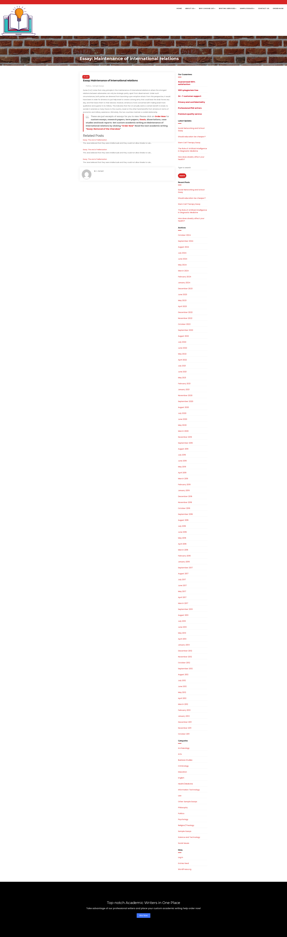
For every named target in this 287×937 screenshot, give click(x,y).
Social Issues (183, 843)
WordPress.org (184, 869)
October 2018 (184, 508)
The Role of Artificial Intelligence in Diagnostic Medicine (192, 149)
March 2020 (183, 431)
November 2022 (185, 318)
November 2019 (185, 437)
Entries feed (183, 863)
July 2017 (182, 579)
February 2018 (184, 555)
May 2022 (182, 354)
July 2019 (182, 455)
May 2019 (182, 466)
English (181, 778)
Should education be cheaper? (192, 136)
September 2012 (185, 668)
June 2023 (182, 294)
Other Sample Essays (187, 801)
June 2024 (182, 259)
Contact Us (263, 8)
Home (179, 8)
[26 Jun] (127, 74)
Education (182, 772)
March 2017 (183, 603)
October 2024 (184, 235)
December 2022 (185, 312)
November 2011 (184, 728)
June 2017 (182, 585)
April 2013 (182, 639)
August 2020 (183, 407)
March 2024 (183, 270)
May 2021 (182, 377)
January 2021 (184, 389)
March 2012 (183, 704)
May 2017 (182, 591)
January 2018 (184, 561)
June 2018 (182, 532)
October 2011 (184, 734)
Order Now (278, 8)
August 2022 (183, 336)
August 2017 (183, 573)
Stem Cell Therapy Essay (189, 142)
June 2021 (182, 371)
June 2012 (182, 686)
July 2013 (182, 621)
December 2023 (185, 288)
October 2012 (184, 662)
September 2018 (185, 514)
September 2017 (185, 567)
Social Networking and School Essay (191, 129)
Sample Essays (246, 8)
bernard (100, 171)
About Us (189, 8)
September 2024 (185, 241)
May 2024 (182, 265)
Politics (88, 86)
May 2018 (182, 538)
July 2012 (182, 680)
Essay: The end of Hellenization (95, 140)
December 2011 (185, 722)
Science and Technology (189, 837)
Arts (180, 754)
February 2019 (184, 484)
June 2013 (182, 627)
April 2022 (182, 360)
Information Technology (189, 789)
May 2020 (182, 425)
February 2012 (184, 710)
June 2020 (182, 419)
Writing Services (227, 8)
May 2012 (182, 692)
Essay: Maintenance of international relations (110, 80)
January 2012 (184, 716)
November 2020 (185, 395)
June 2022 (182, 348)
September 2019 (185, 443)
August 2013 (183, 615)
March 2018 (183, 550)
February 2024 (184, 276)
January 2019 (184, 490)
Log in (180, 857)
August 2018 (183, 520)
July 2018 (182, 526)
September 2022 (185, 330)
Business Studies (185, 760)
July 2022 (182, 342)
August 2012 (183, 674)
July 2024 (182, 253)
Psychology (183, 819)
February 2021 (184, 383)
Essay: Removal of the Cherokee (103, 129)
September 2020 (185, 401)
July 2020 (182, 413)
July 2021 (182, 365)
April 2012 (182, 698)
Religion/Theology (186, 825)
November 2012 (185, 656)
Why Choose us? (206, 8)
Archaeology (184, 748)
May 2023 (182, 300)
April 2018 (182, 544)
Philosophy (183, 807)
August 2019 (183, 449)
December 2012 (185, 651)
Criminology (183, 766)
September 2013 (185, 609)
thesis (142, 119)
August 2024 (183, 247)
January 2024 (184, 282)
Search (182, 176)
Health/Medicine (185, 783)
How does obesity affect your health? (191, 158)
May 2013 (182, 633)
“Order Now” (127, 125)
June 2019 (182, 460)
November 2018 (185, 502)
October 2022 (184, 324)
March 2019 (183, 478)
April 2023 (182, 306)
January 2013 (184, 645)
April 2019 (182, 472)
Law (180, 795)
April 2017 (182, 597)
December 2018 (185, 496)
